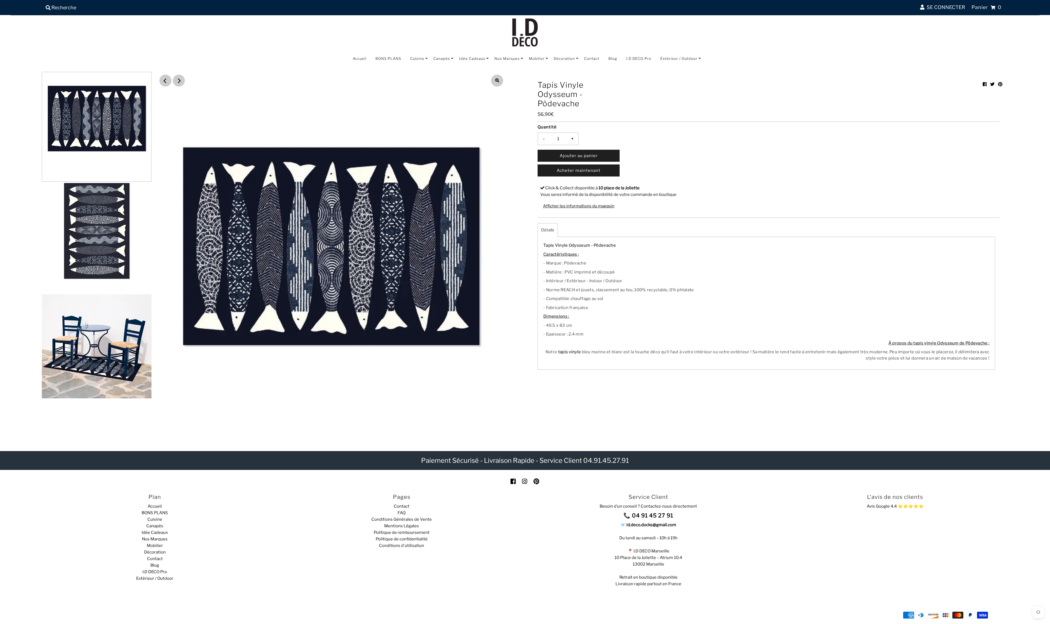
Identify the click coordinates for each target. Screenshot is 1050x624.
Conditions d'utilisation (401, 545)
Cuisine (417, 58)
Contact (591, 58)
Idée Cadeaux (472, 58)
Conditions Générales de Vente (401, 519)
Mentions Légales (401, 525)
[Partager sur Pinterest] (1000, 84)
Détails (547, 230)
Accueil (359, 58)
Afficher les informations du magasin (578, 206)
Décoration (564, 58)
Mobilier (537, 58)
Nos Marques (507, 58)
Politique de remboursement (402, 532)
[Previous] (165, 81)
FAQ (402, 512)
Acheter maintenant (578, 170)
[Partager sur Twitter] (992, 84)
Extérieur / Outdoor (679, 58)
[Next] (179, 81)
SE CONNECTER (944, 7)
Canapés (441, 58)
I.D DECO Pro (638, 58)
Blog (612, 58)
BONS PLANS (388, 58)
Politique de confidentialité (402, 539)
